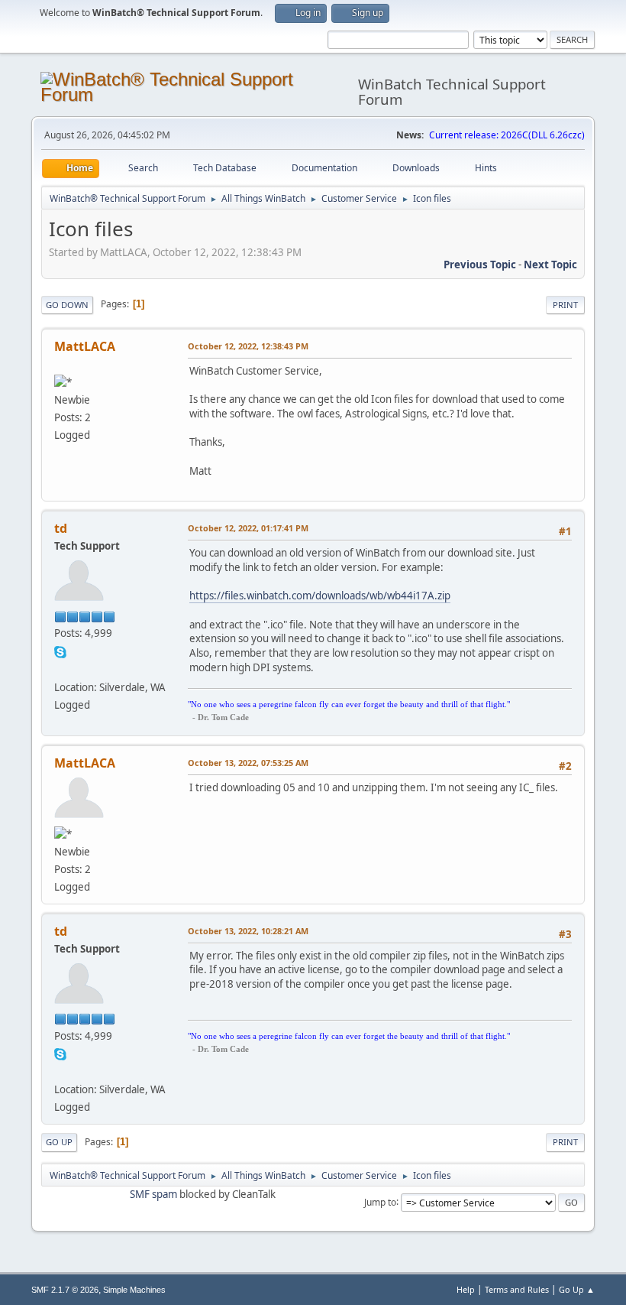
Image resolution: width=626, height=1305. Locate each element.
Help (466, 1289)
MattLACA (84, 346)
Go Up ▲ (577, 1289)
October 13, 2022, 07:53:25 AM (248, 762)
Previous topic (480, 264)
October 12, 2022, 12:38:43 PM (248, 346)
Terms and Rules (517, 1289)
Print (565, 304)
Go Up (59, 1142)
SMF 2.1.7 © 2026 (64, 1289)
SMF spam (153, 1194)
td (60, 528)
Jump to (380, 1201)
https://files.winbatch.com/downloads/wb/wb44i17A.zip (319, 595)
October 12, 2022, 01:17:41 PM (248, 528)
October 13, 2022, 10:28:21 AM (248, 931)
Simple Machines (134, 1289)
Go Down (67, 304)
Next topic (550, 264)
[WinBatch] (60, 668)
